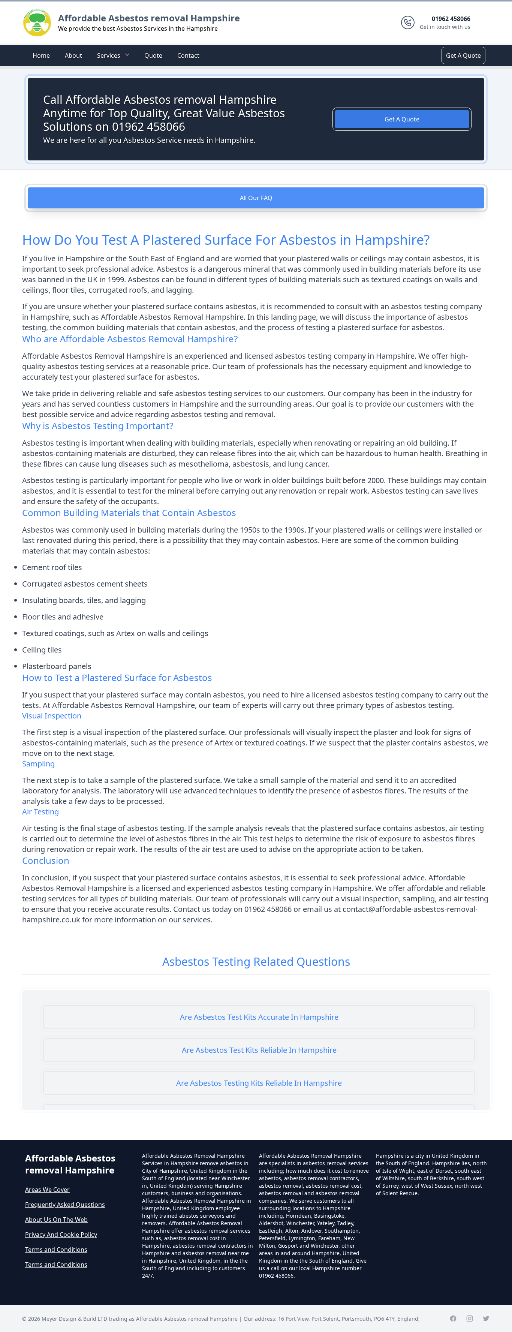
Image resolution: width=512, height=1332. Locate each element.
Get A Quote (463, 55)
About (73, 55)
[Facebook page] (453, 1318)
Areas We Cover (47, 1189)
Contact (188, 55)
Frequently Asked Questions (65, 1204)
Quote (153, 55)
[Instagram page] (469, 1318)
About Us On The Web (56, 1219)
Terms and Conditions (56, 1249)
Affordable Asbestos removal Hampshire (149, 18)
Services (108, 55)
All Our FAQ (256, 198)
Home (41, 55)
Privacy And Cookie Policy (61, 1234)
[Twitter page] (486, 1318)
